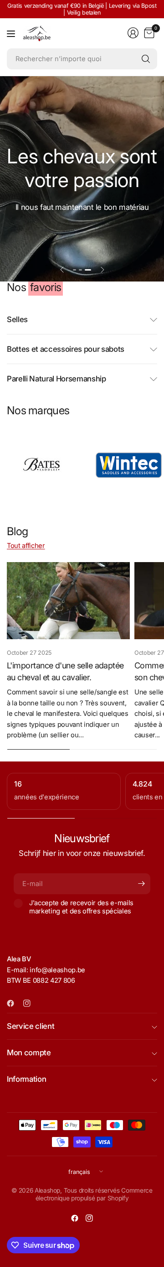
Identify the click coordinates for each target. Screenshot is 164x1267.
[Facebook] (14, 1003)
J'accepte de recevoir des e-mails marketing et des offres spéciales (81, 907)
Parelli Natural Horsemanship (56, 378)
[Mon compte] (133, 33)
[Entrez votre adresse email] (141, 883)
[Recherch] (145, 58)
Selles (17, 319)
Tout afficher (26, 546)
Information (26, 1079)
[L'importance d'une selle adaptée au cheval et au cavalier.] (68, 600)
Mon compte (29, 1052)
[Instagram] (30, 1003)
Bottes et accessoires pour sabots (65, 349)
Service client (30, 1026)
